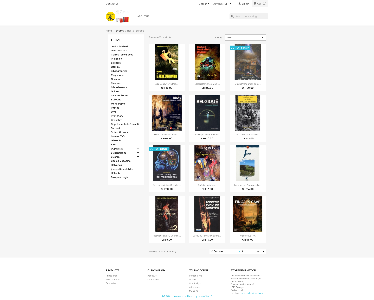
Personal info (195, 275)
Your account (198, 270)
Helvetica (116, 165)
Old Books (117, 58)
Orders (192, 279)
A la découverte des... (166, 83)
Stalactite (116, 120)
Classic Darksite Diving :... (207, 83)
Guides (115, 91)
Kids (113, 144)
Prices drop (111, 275)
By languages (118, 152)
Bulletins (116, 99)
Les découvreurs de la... (248, 134)
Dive (113, 111)
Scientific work (119, 132)
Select (245, 37)
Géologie (116, 140)
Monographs (118, 103)
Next (261, 251)
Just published (119, 46)
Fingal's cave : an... (248, 235)
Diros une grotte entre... (166, 134)
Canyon (115, 79)
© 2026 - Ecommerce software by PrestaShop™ (187, 296)
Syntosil (115, 128)
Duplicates (117, 148)
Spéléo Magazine (121, 160)
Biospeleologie (119, 177)
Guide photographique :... (248, 83)
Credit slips (195, 283)
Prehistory (117, 116)
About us (143, 16)
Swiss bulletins (119, 95)
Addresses (194, 287)
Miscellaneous (119, 87)
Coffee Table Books (122, 54)
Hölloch (115, 173)
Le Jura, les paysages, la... (247, 185)
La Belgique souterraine (207, 134)
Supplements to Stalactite (126, 124)
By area (115, 156)
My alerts (193, 290)
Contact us (112, 3)
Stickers (116, 62)
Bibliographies (119, 71)
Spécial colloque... (207, 185)
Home (116, 40)
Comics (115, 66)
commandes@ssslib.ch (251, 293)
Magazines (117, 75)
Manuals (116, 83)
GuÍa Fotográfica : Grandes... (167, 185)
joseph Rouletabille (122, 169)
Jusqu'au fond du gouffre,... (167, 235)
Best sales (111, 283)
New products (119, 50)
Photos (115, 107)
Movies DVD (118, 136)
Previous (216, 251)
